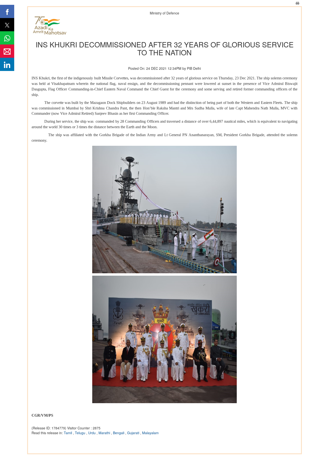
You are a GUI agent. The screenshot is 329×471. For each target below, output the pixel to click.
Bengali (119, 432)
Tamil (68, 432)
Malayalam (150, 432)
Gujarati (133, 432)
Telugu (80, 432)
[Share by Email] (7, 51)
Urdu (92, 432)
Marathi (105, 432)
